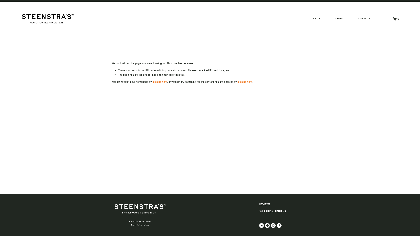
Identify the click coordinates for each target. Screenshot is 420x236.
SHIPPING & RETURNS (272, 211)
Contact (364, 19)
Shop (316, 19)
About (339, 19)
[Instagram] (273, 225)
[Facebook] (279, 225)
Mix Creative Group (143, 225)
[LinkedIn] (261, 225)
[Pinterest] (267, 225)
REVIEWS (264, 204)
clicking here (159, 81)
